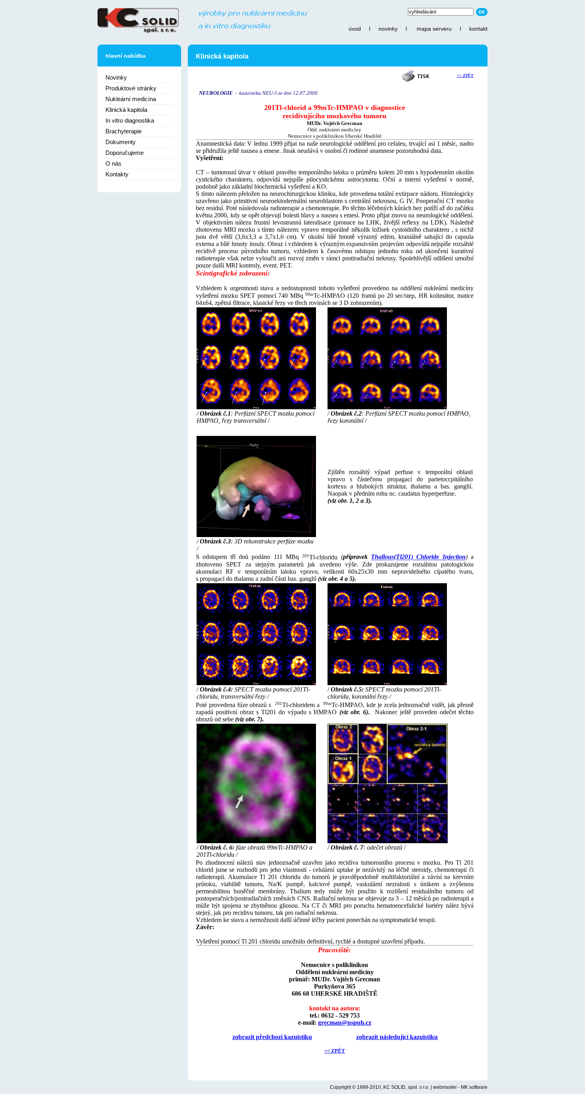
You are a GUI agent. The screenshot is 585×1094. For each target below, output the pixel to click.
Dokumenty (120, 142)
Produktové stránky (130, 88)
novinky (388, 28)
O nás (113, 163)
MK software (474, 1087)
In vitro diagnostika (129, 120)
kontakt (478, 28)
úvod (355, 28)
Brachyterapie (123, 131)
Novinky (116, 77)
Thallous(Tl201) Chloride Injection (418, 557)
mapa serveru (434, 28)
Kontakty (117, 174)
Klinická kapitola (126, 109)
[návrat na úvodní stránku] (202, 32)
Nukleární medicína (130, 99)
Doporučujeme (124, 152)
